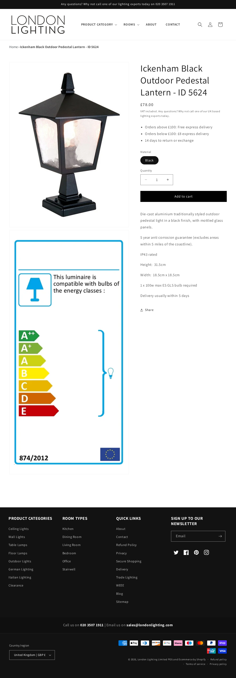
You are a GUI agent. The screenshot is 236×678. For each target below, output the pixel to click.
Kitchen (68, 529)
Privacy (121, 553)
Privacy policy (218, 664)
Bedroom (69, 553)
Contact (122, 537)
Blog (119, 594)
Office (66, 561)
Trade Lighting (126, 577)
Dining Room (72, 537)
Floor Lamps (18, 553)
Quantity (146, 170)
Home (13, 47)
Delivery (122, 569)
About (120, 529)
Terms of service (195, 664)
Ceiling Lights (19, 529)
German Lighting (21, 569)
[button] (98, 24)
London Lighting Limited (152, 659)
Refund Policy (126, 545)
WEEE (120, 585)
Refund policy (218, 659)
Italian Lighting (20, 577)
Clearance (16, 585)
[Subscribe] (220, 536)
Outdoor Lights (20, 561)
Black (149, 160)
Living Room (71, 545)
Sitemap (122, 602)
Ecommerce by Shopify (192, 659)
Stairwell (69, 569)
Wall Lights (17, 537)
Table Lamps (18, 545)
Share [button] (149, 310)
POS (170, 659)
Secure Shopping (128, 561)
